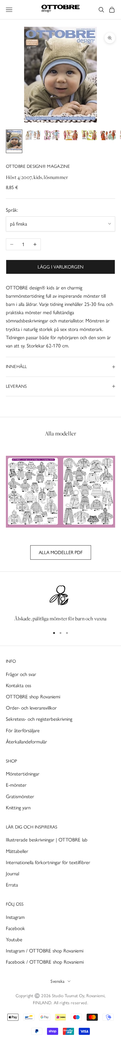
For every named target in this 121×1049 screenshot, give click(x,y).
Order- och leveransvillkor (31, 708)
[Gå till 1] (14, 141)
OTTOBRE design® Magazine (38, 166)
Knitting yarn (18, 808)
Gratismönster (20, 796)
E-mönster (16, 785)
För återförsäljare (23, 730)
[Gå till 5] (89, 136)
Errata (12, 885)
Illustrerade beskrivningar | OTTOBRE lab (47, 840)
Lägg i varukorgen (60, 267)
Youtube (14, 939)
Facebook (15, 928)
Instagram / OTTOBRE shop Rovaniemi (44, 951)
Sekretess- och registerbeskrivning (39, 719)
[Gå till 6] (108, 136)
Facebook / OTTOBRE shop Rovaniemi (45, 962)
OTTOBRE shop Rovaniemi (33, 697)
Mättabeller (17, 851)
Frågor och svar (21, 674)
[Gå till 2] (33, 136)
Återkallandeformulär (26, 742)
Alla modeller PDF (61, 552)
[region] (60, 603)
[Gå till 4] (70, 136)
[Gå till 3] (51, 136)
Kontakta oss (18, 685)
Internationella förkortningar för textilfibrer (48, 862)
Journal (12, 873)
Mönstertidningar (22, 774)
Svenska (57, 981)
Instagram (15, 917)
